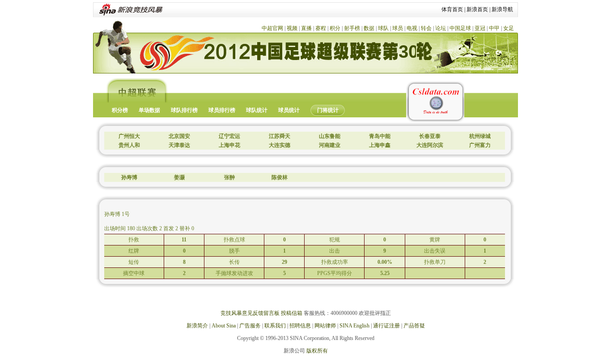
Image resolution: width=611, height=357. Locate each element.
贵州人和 (129, 145)
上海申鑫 (379, 145)
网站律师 (325, 326)
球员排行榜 (221, 110)
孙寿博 (129, 177)
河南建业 (329, 145)
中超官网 (272, 28)
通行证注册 (386, 326)
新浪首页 (477, 9)
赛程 (320, 28)
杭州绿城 (480, 136)
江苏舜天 (279, 136)
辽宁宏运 (229, 136)
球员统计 (289, 110)
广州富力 (480, 145)
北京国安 (179, 136)
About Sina (224, 326)
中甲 (494, 28)
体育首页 (452, 9)
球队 (383, 28)
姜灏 (179, 177)
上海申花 (229, 145)
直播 (306, 28)
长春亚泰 (430, 136)
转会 (426, 28)
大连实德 (279, 145)
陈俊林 (280, 177)
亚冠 (480, 28)
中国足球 (460, 28)
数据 (369, 28)
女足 (508, 28)
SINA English (354, 326)
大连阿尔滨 (429, 145)
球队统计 (256, 110)
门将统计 (328, 110)
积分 (335, 28)
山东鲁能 (329, 136)
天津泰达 (179, 145)
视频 (292, 28)
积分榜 (120, 110)
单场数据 (149, 110)
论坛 (440, 28)
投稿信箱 (291, 313)
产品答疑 (414, 326)
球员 (397, 28)
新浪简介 (197, 326)
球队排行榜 (184, 110)
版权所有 (317, 351)
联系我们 (275, 326)
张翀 (229, 177)
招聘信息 (300, 326)
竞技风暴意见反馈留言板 (250, 313)
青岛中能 (379, 136)
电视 (412, 28)
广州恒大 (129, 136)
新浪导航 (502, 9)
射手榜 (352, 28)
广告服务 (250, 326)
